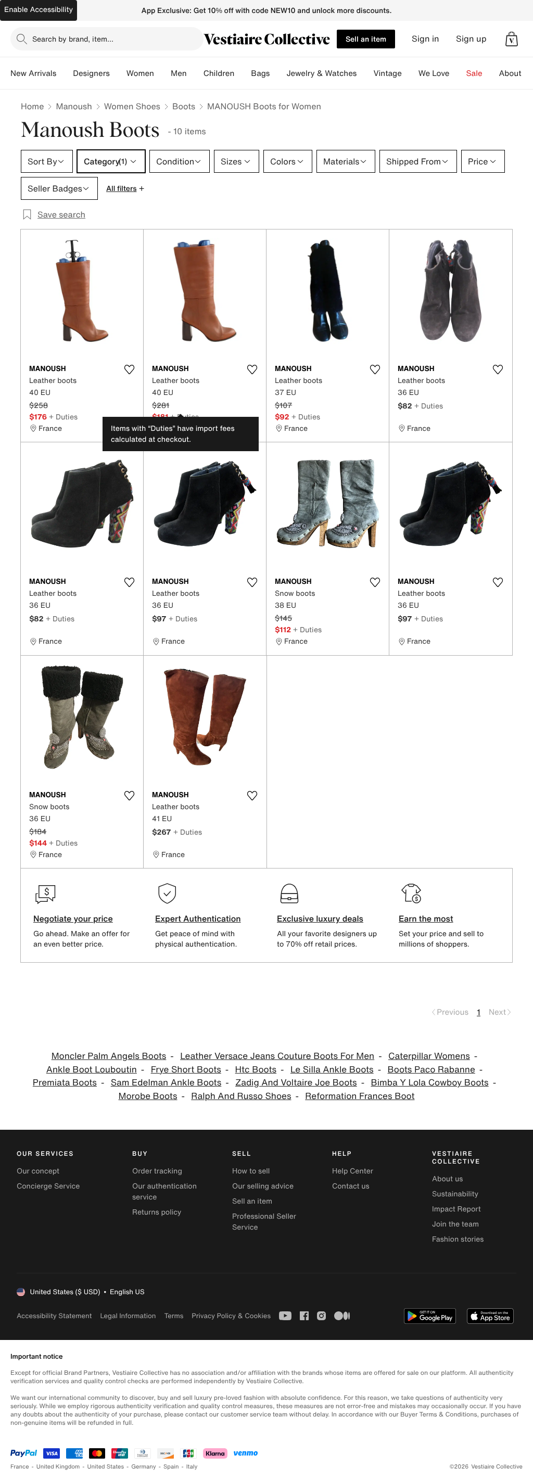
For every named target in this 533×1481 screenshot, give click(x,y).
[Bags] (278, 73)
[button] (511, 39)
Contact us (351, 1186)
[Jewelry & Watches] (365, 73)
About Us (516, 73)
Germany (143, 1467)
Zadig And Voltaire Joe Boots (296, 1082)
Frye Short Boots (186, 1069)
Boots (183, 106)
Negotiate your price (73, 918)
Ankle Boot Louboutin (91, 1069)
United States (105, 1467)
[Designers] (118, 73)
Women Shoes (132, 106)
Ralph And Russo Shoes (241, 1096)
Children (219, 73)
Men (179, 73)
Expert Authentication (198, 918)
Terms (173, 1316)
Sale (474, 73)
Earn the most (426, 918)
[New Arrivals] (64, 73)
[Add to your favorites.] (129, 369)
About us (447, 1178)
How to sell (251, 1171)
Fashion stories (458, 1239)
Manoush (74, 106)
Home (32, 106)
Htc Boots (256, 1069)
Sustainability (455, 1194)
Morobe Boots (148, 1096)
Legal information (128, 1316)
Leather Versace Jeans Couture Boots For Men (277, 1056)
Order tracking (157, 1171)
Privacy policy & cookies (231, 1316)
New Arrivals (33, 73)
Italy (192, 1467)
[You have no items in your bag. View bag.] (511, 39)
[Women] (162, 73)
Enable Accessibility (38, 9)
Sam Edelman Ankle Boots (166, 1082)
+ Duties (63, 416)
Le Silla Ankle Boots (332, 1069)
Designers (91, 73)
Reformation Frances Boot (359, 1096)
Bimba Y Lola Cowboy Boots (429, 1082)
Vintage (387, 73)
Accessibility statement (54, 1316)
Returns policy (156, 1212)
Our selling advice (263, 1186)
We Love (434, 73)
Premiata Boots (65, 1082)
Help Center (352, 1171)
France (19, 1467)
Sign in (425, 38)
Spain (171, 1467)
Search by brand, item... (72, 38)
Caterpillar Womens (429, 1056)
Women (140, 73)
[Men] (195, 73)
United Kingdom (58, 1467)
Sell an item (366, 38)
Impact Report (456, 1209)
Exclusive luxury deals (320, 918)
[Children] (242, 73)
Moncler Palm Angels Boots (109, 1056)
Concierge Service (48, 1186)
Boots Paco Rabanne (431, 1069)
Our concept (38, 1171)
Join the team (455, 1224)
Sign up (471, 38)
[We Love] (458, 73)
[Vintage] (410, 73)
